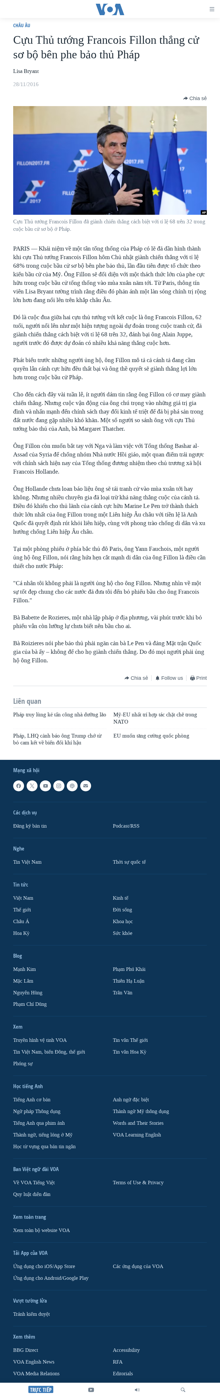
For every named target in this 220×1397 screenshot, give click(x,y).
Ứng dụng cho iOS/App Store (44, 1266)
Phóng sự (23, 1064)
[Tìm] (183, 1390)
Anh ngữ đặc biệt (131, 1100)
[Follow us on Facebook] (18, 785)
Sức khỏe (122, 933)
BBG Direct (25, 1350)
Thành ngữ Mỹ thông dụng (141, 1111)
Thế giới (22, 910)
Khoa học (123, 921)
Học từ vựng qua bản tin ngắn (44, 1146)
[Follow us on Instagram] (58, 785)
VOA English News (33, 1362)
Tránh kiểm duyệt (31, 1314)
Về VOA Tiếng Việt (34, 1182)
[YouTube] (91, 1390)
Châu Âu (21, 25)
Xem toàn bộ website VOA (41, 1230)
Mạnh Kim (24, 969)
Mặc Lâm (23, 981)
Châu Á (21, 921)
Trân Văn (122, 992)
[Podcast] (72, 785)
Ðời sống (122, 910)
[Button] (195, 98)
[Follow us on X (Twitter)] (32, 785)
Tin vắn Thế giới (130, 1040)
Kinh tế (120, 898)
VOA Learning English (137, 1135)
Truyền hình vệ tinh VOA (40, 1040)
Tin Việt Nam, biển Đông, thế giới (49, 1052)
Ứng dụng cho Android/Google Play (51, 1278)
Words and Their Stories (138, 1123)
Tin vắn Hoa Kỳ (129, 1052)
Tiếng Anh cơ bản (31, 1100)
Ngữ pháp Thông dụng (36, 1111)
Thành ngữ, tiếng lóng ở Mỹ (42, 1135)
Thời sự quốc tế (129, 862)
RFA (118, 1362)
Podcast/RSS (126, 826)
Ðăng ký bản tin (30, 826)
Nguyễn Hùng (27, 992)
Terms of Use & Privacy (138, 1182)
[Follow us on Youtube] (45, 785)
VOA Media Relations (36, 1373)
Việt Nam (23, 898)
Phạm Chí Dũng (30, 1004)
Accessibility (126, 1350)
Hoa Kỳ (21, 933)
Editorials (123, 1373)
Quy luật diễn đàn (31, 1194)
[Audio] (137, 1390)
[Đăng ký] (85, 785)
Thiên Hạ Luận (128, 981)
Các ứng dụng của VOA (138, 1266)
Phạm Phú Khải (129, 969)
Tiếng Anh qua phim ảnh (39, 1123)
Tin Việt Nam (27, 862)
